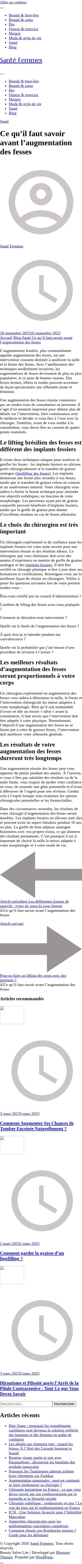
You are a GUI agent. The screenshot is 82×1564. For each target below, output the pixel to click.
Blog (12, 47)
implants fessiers (39, 565)
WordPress (44, 1557)
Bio (11, 24)
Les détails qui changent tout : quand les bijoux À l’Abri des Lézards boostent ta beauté (41, 1448)
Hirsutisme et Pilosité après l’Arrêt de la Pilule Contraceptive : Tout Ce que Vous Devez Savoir (39, 1388)
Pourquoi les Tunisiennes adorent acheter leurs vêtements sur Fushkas (41, 1473)
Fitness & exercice (23, 29)
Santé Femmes (21, 60)
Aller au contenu (13, 2)
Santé (13, 42)
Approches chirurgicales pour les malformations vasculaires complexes (38, 1523)
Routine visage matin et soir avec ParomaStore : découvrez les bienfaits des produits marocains (42, 1462)
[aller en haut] (1, 1563)
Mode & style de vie (25, 38)
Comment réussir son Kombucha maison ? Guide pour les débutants (42, 1532)
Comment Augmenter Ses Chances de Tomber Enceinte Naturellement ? (37, 1126)
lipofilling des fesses (33, 473)
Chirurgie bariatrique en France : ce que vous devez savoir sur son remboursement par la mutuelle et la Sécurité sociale (45, 1494)
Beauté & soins (21, 20)
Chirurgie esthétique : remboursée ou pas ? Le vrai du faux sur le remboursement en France (45, 1505)
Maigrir (15, 33)
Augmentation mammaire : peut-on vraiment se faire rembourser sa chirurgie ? (44, 1482)
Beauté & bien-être (24, 15)
